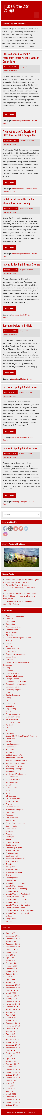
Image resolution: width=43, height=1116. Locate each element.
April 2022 (10, 957)
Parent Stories (12, 801)
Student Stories (9, 191)
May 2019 (10, 1012)
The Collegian (12, 861)
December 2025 (13, 936)
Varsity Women (12, 891)
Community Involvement (16, 684)
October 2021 (12, 974)
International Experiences (17, 760)
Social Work (11, 828)
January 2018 (12, 1042)
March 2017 (11, 1061)
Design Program (13, 695)
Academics (10, 618)
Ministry (9, 785)
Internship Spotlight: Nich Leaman (20, 387)
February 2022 (12, 963)
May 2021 (10, 977)
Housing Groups (12, 744)
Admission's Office (14, 627)
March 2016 (11, 1094)
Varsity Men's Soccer (15, 886)
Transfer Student (13, 869)
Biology (9, 640)
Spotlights (10, 837)
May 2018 (10, 1031)
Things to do (11, 867)
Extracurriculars (12, 719)
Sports (9, 834)
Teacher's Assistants (15, 858)
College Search (12, 678)
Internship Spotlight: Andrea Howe (20, 448)
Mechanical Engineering (16, 774)
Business (9, 643)
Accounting (10, 621)
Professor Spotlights (14, 809)
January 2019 (12, 1020)
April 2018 (10, 1034)
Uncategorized (12, 878)
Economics (10, 703)
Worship (9, 921)
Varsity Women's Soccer (16, 902)
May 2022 (10, 955)
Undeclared (11, 880)
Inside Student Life (14, 755)
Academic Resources (15, 616)
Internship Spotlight (19, 315)
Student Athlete (12, 842)
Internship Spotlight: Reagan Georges (21, 264)
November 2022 (13, 952)
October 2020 (12, 990)
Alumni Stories (12, 629)
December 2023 (13, 944)
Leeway (32, 1112)
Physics (9, 804)
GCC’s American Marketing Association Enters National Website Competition (21, 57)
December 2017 (13, 1045)
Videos (9, 916)
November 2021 (13, 971)
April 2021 (10, 979)
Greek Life (10, 733)
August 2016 (11, 1080)
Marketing (10, 771)
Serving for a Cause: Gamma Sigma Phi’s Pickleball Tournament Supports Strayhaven (19, 596)
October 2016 (12, 1075)
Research (10, 815)
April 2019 (10, 1015)
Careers (9, 659)
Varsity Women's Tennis (16, 908)
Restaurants (11, 820)
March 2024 (11, 941)
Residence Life (12, 818)
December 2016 (13, 1069)
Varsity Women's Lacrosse (17, 899)
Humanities (11, 747)
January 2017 (12, 1067)
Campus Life (11, 651)
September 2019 (13, 1009)
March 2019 (11, 1017)
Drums (8, 700)
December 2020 (13, 985)
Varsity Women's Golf (15, 897)
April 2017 (10, 1058)
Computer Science (13, 687)
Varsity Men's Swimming (16, 888)
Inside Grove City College (16, 8)
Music (8, 790)
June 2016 (10, 1086)
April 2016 (10, 1091)
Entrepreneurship (32, 189)
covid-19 (10, 692)
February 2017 (12, 1064)
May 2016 (10, 1088)
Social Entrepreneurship (16, 823)
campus (9, 646)
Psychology (11, 812)
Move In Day (11, 788)
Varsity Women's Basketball (18, 894)
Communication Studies (16, 681)
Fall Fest (9, 725)
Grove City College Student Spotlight (21, 736)
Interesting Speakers (15, 758)
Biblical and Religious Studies (18, 638)
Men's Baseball (12, 777)
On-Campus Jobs (13, 798)
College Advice (12, 673)
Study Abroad (12, 853)
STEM (8, 839)
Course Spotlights (13, 689)
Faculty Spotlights (13, 722)
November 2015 (13, 1102)
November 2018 (13, 1026)
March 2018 (11, 1037)
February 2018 (12, 1039)
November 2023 (13, 947)
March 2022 (11, 960)
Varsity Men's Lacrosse (16, 883)
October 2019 (12, 1007)
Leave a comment (10, 71)
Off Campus (11, 796)
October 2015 (12, 1105)
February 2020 (12, 996)
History (9, 741)
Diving (8, 698)
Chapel (9, 668)
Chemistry (10, 670)
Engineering (11, 708)
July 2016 (10, 1083)
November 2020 (13, 987)
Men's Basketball (13, 779)
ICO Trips (10, 749)
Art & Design (11, 632)
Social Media (11, 826)
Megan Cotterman (27, 67)
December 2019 (13, 1001)
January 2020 (12, 998)
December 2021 (13, 968)
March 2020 (11, 993)
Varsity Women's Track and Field (20, 910)
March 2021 (11, 982)
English (9, 711)
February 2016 (12, 1097)
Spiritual (9, 831)
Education (15, 379)
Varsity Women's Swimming (18, 905)
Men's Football (12, 782)
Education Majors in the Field (17, 325)
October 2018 (12, 1028)
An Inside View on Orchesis (17, 585)
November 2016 (13, 1072)
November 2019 (13, 1004)
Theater (9, 864)
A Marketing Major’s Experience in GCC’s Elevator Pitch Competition (20, 133)
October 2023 (12, 949)
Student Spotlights (14, 848)
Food (8, 730)
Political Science (13, 807)
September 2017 (13, 1053)
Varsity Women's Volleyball (17, 913)
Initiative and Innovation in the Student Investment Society (18, 201)
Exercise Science (13, 717)
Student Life (11, 845)
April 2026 (10, 933)
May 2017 (10, 1056)
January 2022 (12, 966)
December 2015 (13, 1099)
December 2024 (13, 938)
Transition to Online (14, 872)
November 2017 (13, 1047)
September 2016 (13, 1077)
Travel (8, 875)
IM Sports (10, 752)
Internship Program (14, 766)
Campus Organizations (20, 121)
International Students (15, 763)
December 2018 (13, 1023)
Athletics (9, 635)
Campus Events (17, 189)
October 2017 (12, 1050)
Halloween (10, 738)
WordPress (21, 1112)
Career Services (12, 657)
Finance (9, 728)
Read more (9, 114)
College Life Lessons (14, 676)
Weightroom (11, 918)
